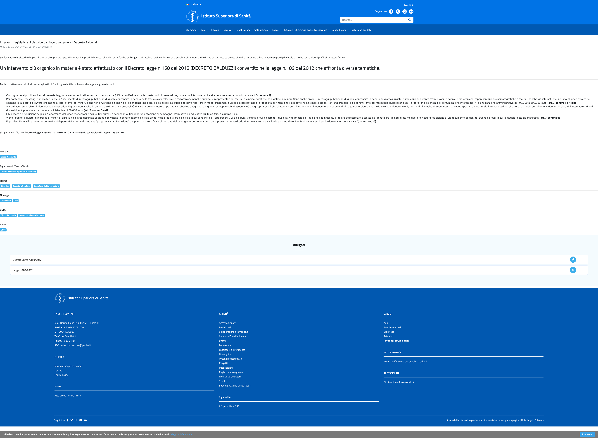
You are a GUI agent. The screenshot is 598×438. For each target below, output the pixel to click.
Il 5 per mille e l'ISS (229, 406)
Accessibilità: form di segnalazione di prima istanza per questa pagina (482, 420)
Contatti (59, 370)
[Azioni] (187, 4)
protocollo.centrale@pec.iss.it (75, 345)
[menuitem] (192, 30)
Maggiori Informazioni (181, 434)
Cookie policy (61, 375)
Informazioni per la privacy (69, 366)
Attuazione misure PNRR (68, 395)
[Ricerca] (409, 19)
